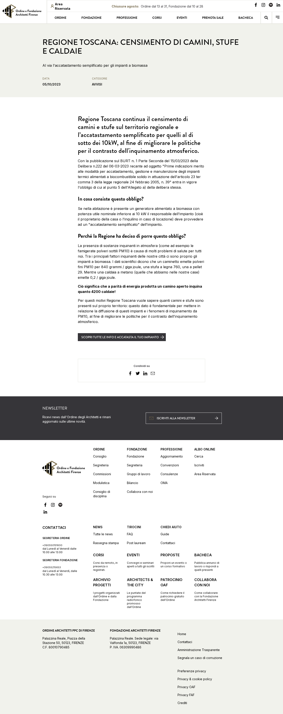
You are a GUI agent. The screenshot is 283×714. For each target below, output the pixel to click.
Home (182, 634)
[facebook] (130, 374)
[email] (153, 374)
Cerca (198, 456)
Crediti (182, 703)
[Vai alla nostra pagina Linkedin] (278, 5)
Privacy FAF (186, 695)
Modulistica (101, 483)
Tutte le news (103, 534)
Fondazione (91, 17)
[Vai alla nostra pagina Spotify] (271, 5)
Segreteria (101, 465)
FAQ (130, 534)
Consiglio (100, 456)
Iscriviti (199, 465)
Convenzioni (170, 465)
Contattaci (168, 543)
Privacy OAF (186, 687)
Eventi (182, 17)
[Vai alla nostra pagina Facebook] (256, 5)
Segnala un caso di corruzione (200, 658)
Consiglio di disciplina (101, 494)
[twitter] (138, 374)
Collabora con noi (140, 492)
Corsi (157, 17)
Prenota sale (213, 17)
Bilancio (132, 483)
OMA (164, 483)
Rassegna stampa (106, 543)
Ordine (60, 17)
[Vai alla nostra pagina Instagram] (263, 5)
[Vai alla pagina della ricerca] (266, 18)
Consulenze (169, 474)
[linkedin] (145, 374)
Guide (165, 534)
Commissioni (102, 474)
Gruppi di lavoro (138, 474)
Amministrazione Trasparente (199, 650)
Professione (127, 17)
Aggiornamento (172, 456)
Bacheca (245, 17)
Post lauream (136, 543)
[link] (23, 11)
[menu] (277, 18)
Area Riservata (205, 474)
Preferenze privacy (192, 671)
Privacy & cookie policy (195, 679)
